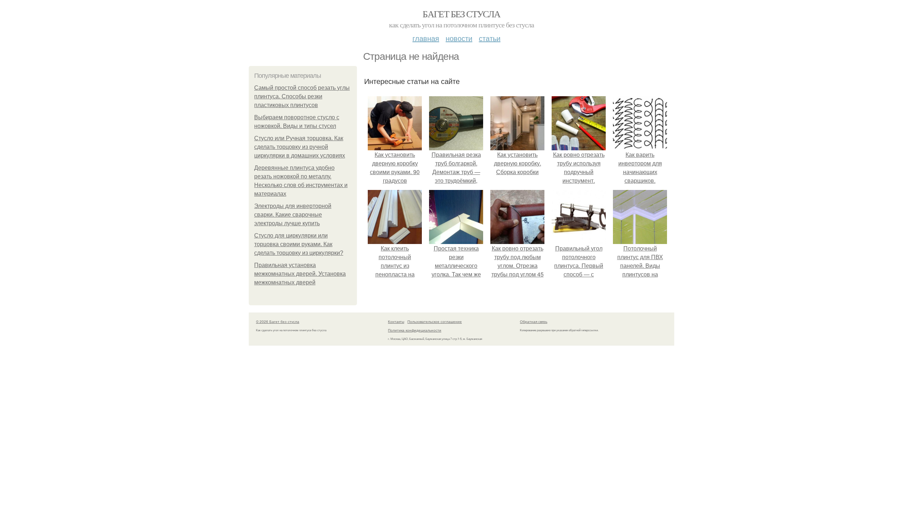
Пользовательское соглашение (434, 321)
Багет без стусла (461, 14)
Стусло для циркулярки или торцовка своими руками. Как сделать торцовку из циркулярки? (298, 244)
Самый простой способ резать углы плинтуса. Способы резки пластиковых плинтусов (302, 96)
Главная (425, 38)
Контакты (396, 321)
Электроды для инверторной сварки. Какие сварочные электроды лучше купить (292, 214)
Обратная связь (533, 321)
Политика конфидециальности (414, 330)
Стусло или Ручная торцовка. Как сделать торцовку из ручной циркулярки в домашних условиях (299, 147)
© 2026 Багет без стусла (277, 321)
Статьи (489, 38)
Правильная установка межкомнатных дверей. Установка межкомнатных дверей (300, 273)
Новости (459, 38)
